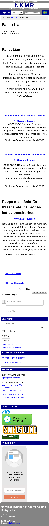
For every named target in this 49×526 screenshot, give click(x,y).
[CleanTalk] (17, 424)
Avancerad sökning (33, 13)
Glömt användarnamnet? (12, 347)
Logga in (6, 340)
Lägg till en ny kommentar (39, 292)
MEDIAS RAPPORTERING (13, 395)
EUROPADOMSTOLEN (11, 363)
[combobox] (15, 13)
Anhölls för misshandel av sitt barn (24, 154)
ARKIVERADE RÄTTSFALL (13, 382)
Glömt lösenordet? (9, 344)
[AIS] (6, 413)
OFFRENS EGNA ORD (11, 390)
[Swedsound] (20, 433)
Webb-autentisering (14, 337)
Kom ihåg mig (5, 331)
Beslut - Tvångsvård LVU (12, 385)
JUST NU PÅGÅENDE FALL (13, 375)
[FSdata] (10, 438)
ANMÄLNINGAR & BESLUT (13, 358)
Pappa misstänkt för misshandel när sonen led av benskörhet (21, 207)
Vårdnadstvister (8, 388)
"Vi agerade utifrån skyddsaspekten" (24, 115)
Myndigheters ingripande (12, 378)
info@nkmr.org (14, 523)
